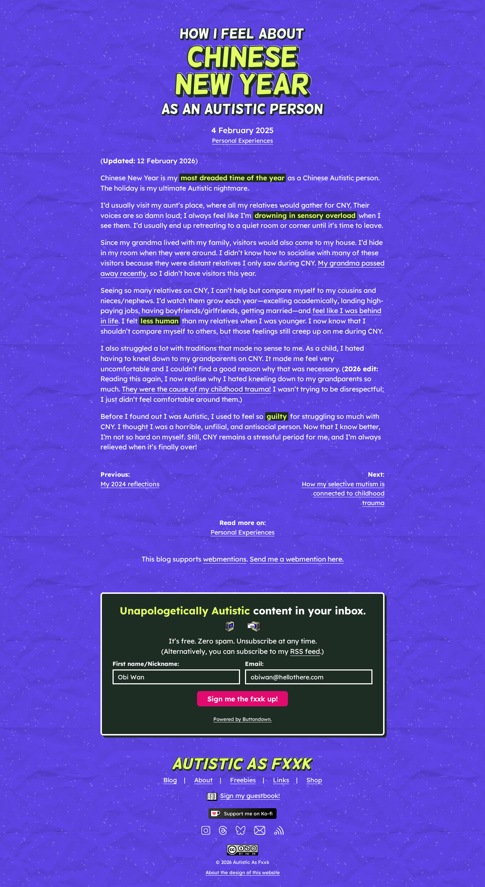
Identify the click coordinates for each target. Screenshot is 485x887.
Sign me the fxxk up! (242, 699)
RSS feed (305, 651)
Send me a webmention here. (297, 559)
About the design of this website (243, 872)
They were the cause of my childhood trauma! (196, 389)
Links (281, 780)
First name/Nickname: (146, 663)
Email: (254, 663)
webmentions (224, 559)
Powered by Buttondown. (242, 719)
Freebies (243, 780)
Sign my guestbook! (250, 795)
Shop (314, 780)
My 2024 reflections (129, 484)
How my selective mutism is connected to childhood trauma (343, 493)
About (203, 780)
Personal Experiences (242, 140)
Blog (170, 780)
